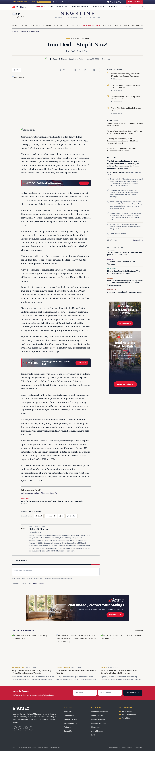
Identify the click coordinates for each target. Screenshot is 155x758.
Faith (126, 26)
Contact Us (68, 731)
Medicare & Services (57, 7)
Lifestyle (58, 26)
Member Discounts (98, 723)
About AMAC (69, 712)
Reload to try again (38, 583)
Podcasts (67, 727)
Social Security (72, 26)
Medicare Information (99, 712)
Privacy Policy (113, 747)
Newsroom (95, 727)
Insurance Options (98, 719)
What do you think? (39, 491)
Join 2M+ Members (134, 2)
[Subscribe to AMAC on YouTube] (31, 728)
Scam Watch (137, 26)
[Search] (123, 6)
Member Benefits (80, 7)
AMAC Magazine (70, 723)
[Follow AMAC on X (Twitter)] (20, 728)
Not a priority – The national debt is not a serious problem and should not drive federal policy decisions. (125, 227)
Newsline (38, 7)
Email (40, 516)
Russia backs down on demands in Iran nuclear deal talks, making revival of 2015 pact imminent (54, 246)
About (112, 7)
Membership (69, 715)
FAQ (93, 735)
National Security (91, 26)
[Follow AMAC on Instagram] (26, 728)
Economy (47, 26)
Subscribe (132, 693)
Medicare (107, 26)
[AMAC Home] (21, 708)
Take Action (98, 7)
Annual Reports (97, 731)
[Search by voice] (142, 6)
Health (118, 26)
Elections (35, 26)
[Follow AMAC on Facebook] (15, 728)
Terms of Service (126, 747)
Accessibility (138, 747)
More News (139, 630)
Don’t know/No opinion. (118, 234)
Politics (23, 26)
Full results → (138, 240)
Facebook (52, 516)
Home (14, 26)
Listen (18, 70)
